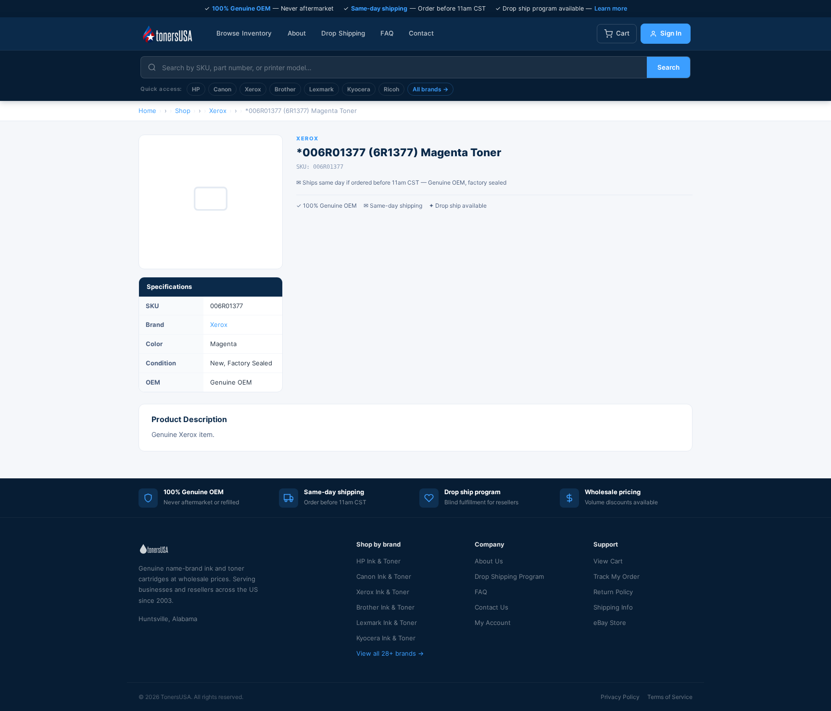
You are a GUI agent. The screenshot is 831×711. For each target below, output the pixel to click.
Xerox (253, 89)
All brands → (430, 89)
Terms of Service (669, 696)
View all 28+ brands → (390, 653)
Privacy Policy (620, 696)
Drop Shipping (343, 33)
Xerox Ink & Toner (382, 592)
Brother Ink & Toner (385, 607)
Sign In (670, 33)
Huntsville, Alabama (167, 619)
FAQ (386, 33)
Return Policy (613, 592)
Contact (421, 33)
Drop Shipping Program (509, 576)
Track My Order (616, 576)
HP (196, 89)
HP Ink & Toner (378, 561)
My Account (493, 622)
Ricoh (391, 89)
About (297, 33)
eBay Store (609, 622)
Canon (222, 89)
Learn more (610, 8)
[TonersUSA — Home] (167, 33)
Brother (285, 89)
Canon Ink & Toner (383, 576)
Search (668, 67)
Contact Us (491, 607)
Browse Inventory (244, 33)
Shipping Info (613, 607)
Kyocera (358, 89)
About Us (489, 561)
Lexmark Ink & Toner (386, 622)
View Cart (608, 561)
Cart (623, 33)
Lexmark (321, 89)
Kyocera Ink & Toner (386, 638)
